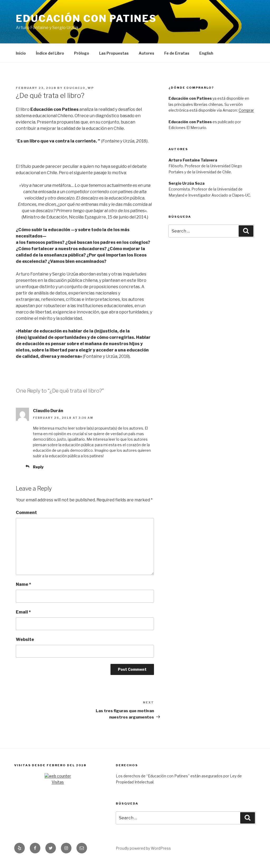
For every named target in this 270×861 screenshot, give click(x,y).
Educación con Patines (86, 18)
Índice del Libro (50, 53)
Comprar (246, 110)
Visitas (58, 782)
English (206, 53)
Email (23, 612)
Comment (26, 512)
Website (25, 639)
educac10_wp (79, 88)
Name (23, 584)
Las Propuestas (114, 53)
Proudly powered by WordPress (143, 848)
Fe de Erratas (176, 53)
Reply (38, 467)
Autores (146, 53)
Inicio (21, 53)
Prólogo (81, 53)
